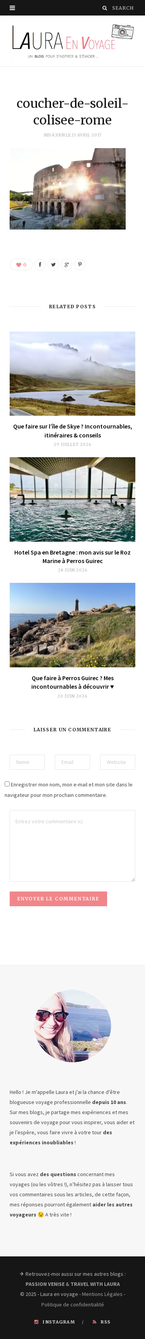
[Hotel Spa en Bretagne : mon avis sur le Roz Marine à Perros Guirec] (72, 499)
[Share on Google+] (66, 264)
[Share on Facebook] (40, 264)
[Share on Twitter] (53, 264)
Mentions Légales (102, 1294)
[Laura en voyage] (72, 40)
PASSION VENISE (45, 1283)
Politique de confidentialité (72, 1304)
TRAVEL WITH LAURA (95, 1283)
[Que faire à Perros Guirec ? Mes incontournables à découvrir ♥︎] (72, 625)
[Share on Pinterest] (79, 264)
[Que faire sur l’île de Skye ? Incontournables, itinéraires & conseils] (72, 374)
